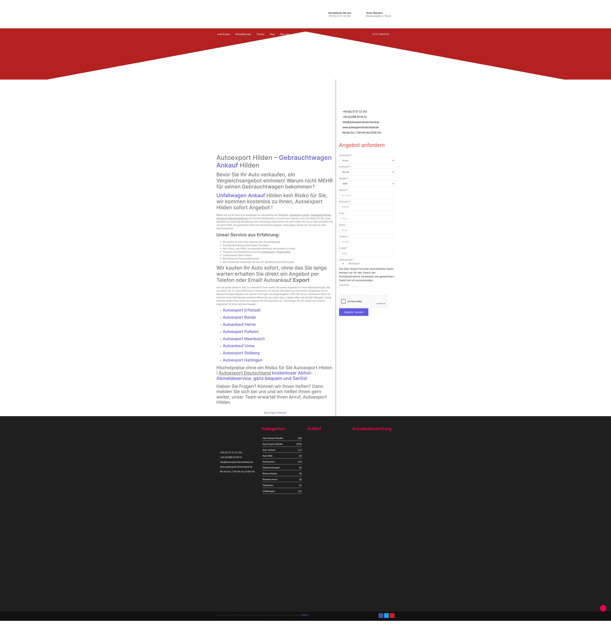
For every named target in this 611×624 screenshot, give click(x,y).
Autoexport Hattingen (242, 360)
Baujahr (344, 178)
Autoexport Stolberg (241, 353)
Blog (272, 34)
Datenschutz (346, 260)
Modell (343, 190)
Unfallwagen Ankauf (240, 195)
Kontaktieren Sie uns (339, 13)
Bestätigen (354, 263)
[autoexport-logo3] (227, 13)
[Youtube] (392, 615)
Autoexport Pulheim (241, 331)
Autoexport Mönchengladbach (322, 523)
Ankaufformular (243, 34)
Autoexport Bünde (239, 317)
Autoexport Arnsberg (317, 599)
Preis (341, 213)
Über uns (284, 34)
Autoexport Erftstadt (241, 310)
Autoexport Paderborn (318, 579)
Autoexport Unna (316, 466)
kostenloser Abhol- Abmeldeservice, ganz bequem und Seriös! (264, 375)
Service (260, 34)
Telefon (343, 236)
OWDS (305, 615)
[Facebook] (381, 615)
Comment (344, 285)
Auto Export (224, 34)
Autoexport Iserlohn (317, 550)
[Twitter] (386, 615)
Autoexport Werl (315, 495)
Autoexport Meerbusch (244, 338)
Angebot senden (354, 312)
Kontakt (299, 34)
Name (342, 225)
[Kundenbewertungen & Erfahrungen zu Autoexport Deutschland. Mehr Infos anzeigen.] (595, 42)
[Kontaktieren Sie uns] (325, 13)
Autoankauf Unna (238, 345)
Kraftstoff (345, 167)
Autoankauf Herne (239, 324)
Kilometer (345, 202)
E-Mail (343, 248)
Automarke (345, 155)
